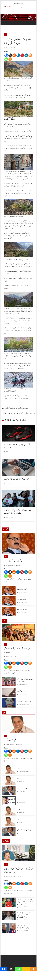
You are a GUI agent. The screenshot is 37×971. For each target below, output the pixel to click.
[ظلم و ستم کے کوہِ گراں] (18, 724)
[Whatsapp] (6, 59)
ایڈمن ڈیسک (19, 876)
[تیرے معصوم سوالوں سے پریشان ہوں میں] (9, 703)
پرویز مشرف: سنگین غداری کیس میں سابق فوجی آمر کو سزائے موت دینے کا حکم (17, 414)
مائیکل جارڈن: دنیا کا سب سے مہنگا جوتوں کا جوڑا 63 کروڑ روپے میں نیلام (17, 446)
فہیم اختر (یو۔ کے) (20, 744)
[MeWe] (26, 55)
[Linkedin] (18, 55)
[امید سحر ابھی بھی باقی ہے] (9, 692)
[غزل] (9, 769)
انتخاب (16, 656)
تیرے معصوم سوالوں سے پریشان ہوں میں (24, 701)
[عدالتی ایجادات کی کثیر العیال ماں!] (18, 543)
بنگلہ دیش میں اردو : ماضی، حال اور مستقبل (24, 830)
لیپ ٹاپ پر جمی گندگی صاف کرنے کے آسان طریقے (16, 479)
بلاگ (5, 644)
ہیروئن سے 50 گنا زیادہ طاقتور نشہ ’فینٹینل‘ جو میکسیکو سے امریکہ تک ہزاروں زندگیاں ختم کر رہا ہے (17, 512)
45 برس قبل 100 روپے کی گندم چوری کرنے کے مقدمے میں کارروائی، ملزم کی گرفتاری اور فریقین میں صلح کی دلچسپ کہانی (25, 915)
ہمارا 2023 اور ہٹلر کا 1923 (22, 610)
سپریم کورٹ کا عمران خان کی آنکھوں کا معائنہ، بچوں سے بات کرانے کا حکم (18, 870)
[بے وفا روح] (9, 810)
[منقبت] (9, 780)
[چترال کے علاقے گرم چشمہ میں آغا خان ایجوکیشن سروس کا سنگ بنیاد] (18, 632)
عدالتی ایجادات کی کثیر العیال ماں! (13, 561)
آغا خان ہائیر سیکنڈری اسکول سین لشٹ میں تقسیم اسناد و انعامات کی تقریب (25, 680)
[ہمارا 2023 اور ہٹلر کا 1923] (9, 611)
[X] (10, 55)
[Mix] (30, 55)
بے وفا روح (19, 809)
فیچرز (5, 34)
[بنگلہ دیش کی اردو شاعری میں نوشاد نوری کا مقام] (9, 790)
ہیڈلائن (6, 864)
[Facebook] (6, 55)
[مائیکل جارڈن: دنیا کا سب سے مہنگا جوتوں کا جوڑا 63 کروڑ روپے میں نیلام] (18, 426)
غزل (18, 768)
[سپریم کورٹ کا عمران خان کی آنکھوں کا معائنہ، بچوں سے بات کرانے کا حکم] (18, 853)
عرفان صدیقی (19, 565)
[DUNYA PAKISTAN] (18, 16)
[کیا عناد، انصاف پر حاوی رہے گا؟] (9, 600)
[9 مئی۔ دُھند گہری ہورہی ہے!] (9, 590)
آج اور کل (9, 7)
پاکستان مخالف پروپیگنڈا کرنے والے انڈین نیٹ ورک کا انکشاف (16, 408)
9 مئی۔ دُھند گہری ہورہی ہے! (22, 589)
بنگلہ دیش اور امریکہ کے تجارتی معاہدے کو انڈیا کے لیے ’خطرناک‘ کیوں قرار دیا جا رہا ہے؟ (24, 927)
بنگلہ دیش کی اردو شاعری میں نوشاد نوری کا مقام (24, 789)
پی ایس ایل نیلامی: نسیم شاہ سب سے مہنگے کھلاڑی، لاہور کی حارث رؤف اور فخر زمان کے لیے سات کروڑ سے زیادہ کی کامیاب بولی (25, 902)
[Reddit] (14, 55)
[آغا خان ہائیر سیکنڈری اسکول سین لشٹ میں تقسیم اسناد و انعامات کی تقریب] (9, 682)
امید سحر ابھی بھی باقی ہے (21, 691)
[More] (10, 59)
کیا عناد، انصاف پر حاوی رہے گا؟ (22, 599)
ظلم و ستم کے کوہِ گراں (10, 740)
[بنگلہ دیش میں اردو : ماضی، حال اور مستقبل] (9, 831)
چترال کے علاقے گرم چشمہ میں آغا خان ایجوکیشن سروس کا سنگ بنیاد (18, 650)
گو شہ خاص (6, 556)
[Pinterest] (22, 55)
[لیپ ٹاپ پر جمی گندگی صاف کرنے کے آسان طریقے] (18, 460)
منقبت (18, 779)
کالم (5, 736)
